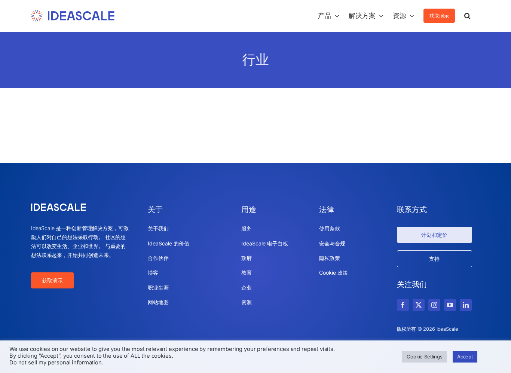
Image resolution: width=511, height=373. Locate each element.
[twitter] (419, 305)
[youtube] (450, 305)
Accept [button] (465, 357)
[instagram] (434, 305)
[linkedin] (466, 305)
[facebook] (403, 305)
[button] (467, 15)
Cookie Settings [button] (425, 357)
